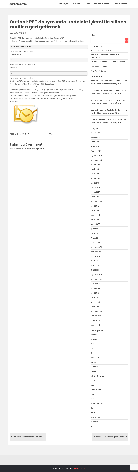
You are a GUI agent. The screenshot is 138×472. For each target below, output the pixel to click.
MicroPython (96, 390)
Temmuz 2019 (96, 160)
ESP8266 (94, 367)
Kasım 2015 (95, 215)
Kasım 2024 (96, 132)
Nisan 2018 (95, 178)
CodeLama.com (17, 4)
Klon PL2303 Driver (98, 71)
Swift (93, 412)
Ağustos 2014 (96, 247)
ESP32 (93, 362)
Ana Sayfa (63, 3)
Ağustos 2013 (96, 274)
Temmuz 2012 (96, 311)
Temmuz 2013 (96, 279)
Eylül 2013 (95, 270)
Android (94, 335)
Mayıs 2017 (95, 187)
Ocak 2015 (95, 233)
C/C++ (94, 348)
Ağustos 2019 (96, 155)
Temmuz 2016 (96, 201)
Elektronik (76, 3)
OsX (92, 394)
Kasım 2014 (95, 242)
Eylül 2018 (95, 174)
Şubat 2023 (95, 137)
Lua (92, 385)
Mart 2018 (95, 183)
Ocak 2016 (95, 210)
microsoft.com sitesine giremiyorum (109, 437)
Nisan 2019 (95, 165)
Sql (92, 408)
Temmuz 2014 (96, 252)
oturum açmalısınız (37, 149)
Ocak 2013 (95, 297)
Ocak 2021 (95, 142)
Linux (93, 380)
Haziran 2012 (96, 316)
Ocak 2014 (95, 261)
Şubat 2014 (95, 256)
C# (92, 353)
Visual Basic (96, 417)
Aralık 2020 (95, 146)
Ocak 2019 (95, 169)
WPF (92, 426)
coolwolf (13, 33)
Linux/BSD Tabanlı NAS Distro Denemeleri (108, 62)
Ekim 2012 (95, 307)
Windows (26, 134)
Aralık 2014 (95, 238)
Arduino (94, 339)
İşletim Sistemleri (102, 3)
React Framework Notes (101, 50)
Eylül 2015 (95, 220)
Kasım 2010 (95, 325)
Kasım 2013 (95, 265)
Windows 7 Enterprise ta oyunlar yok (29, 437)
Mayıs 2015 (95, 224)
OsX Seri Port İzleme (99, 66)
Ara (93, 35)
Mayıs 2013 (95, 284)
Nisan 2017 (95, 192)
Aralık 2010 (95, 320)
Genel (88, 3)
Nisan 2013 (95, 288)
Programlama (121, 3)
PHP (92, 399)
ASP (92, 344)
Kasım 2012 (95, 302)
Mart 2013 (95, 293)
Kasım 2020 (96, 151)
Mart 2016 (95, 206)
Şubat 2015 (95, 229)
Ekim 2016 (95, 197)
